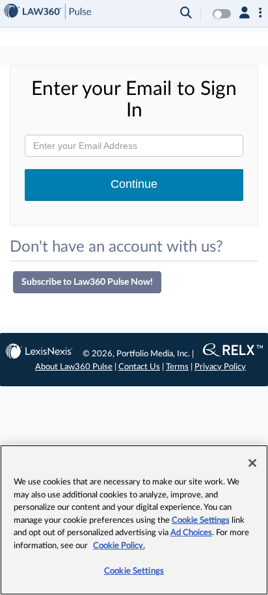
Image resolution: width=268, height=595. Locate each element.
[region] (134, 520)
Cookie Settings (201, 520)
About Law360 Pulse (74, 367)
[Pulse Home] (47, 13)
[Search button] (186, 13)
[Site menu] (260, 13)
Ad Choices (191, 533)
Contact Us (139, 367)
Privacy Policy (220, 367)
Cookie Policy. (119, 546)
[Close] (252, 463)
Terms (177, 367)
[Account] (244, 13)
